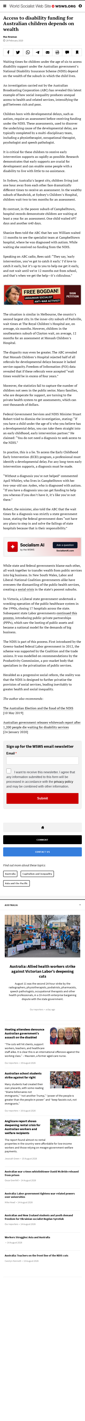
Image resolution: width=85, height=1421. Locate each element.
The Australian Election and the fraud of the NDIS (38, 708)
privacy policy (63, 781)
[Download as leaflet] (57, 52)
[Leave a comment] (67, 52)
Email (10, 753)
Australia (10, 873)
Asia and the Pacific (16, 883)
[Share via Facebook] (8, 52)
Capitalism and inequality (37, 873)
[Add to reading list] (77, 52)
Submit (42, 798)
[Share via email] (47, 52)
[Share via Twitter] (18, 52)
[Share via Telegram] (37, 52)
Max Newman (10, 36)
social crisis (26, 589)
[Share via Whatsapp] (28, 52)
